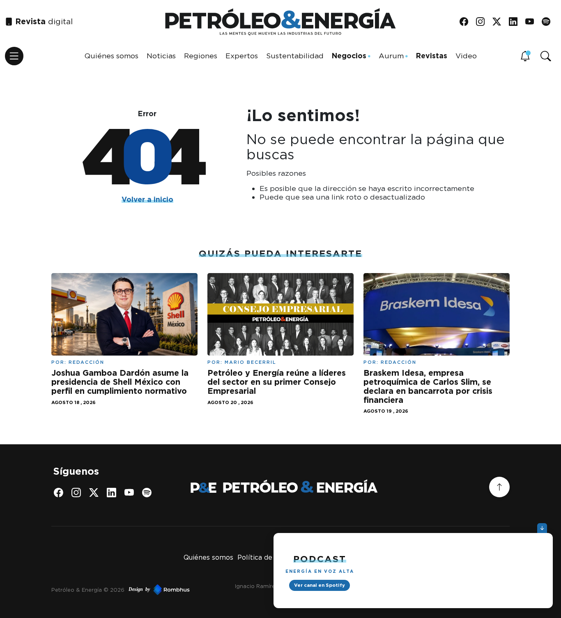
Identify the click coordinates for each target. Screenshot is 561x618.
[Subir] (499, 487)
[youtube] (532, 22)
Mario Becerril (250, 362)
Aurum (391, 55)
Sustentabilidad (295, 55)
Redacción (86, 362)
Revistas (431, 55)
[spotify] (549, 22)
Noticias (161, 55)
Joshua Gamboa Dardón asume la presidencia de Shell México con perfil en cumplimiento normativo (120, 381)
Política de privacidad (272, 557)
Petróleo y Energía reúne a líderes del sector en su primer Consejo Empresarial (276, 381)
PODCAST (319, 558)
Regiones (200, 55)
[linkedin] (516, 22)
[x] (499, 22)
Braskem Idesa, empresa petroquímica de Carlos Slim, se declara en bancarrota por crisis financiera (427, 386)
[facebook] (467, 22)
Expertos (241, 55)
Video (466, 55)
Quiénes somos (111, 55)
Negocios (349, 55)
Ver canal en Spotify (319, 585)
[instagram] (483, 22)
